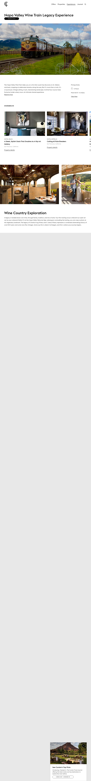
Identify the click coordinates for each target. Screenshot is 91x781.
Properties (61, 4)
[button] (86, 4)
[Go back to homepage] (6, 4)
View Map (74, 96)
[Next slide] (42, 123)
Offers (53, 4)
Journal (80, 4)
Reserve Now (8, 94)
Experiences (71, 4)
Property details (9, 150)
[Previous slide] (7, 123)
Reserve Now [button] (11, 18)
